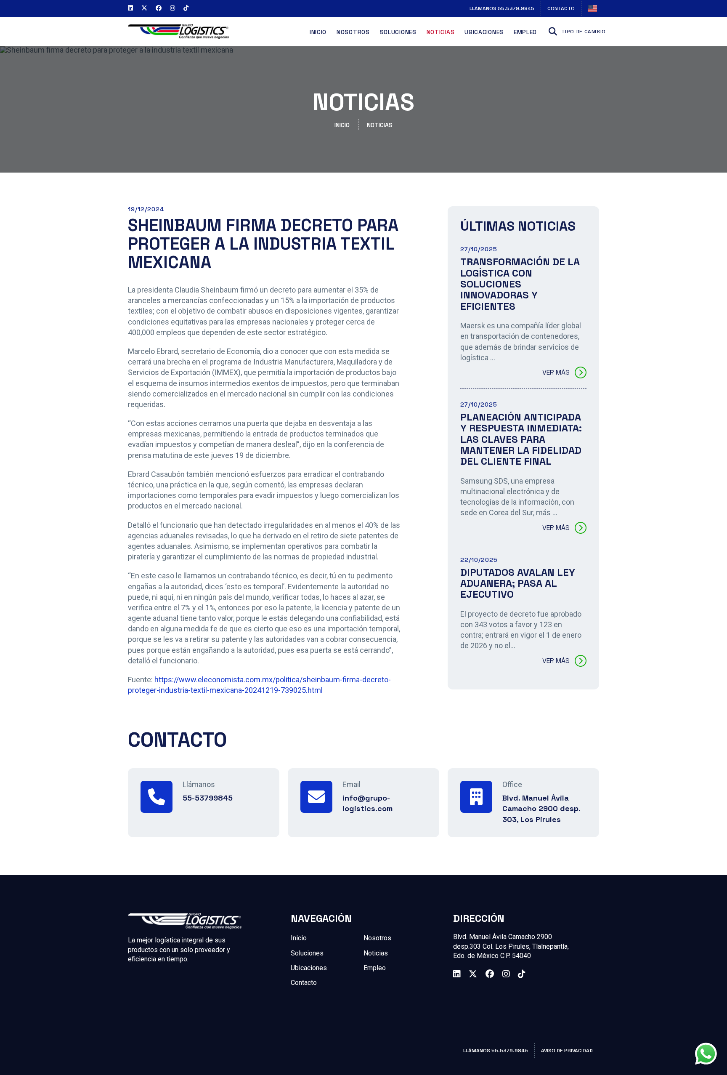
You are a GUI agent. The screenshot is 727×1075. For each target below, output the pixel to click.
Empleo (525, 32)
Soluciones (398, 32)
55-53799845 (208, 798)
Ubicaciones (484, 32)
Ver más (556, 372)
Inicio (318, 32)
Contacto (561, 8)
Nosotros (353, 32)
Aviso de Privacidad (567, 1050)
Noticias (441, 32)
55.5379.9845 (502, 8)
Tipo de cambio (583, 31)
